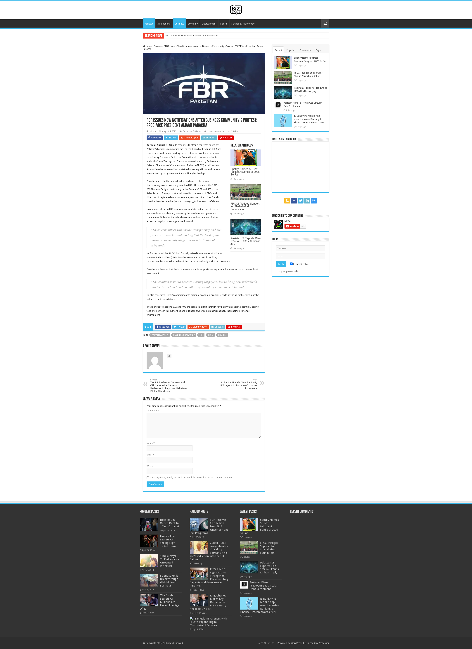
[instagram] (314, 200)
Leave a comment (216, 131)
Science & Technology (242, 23)
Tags (318, 50)
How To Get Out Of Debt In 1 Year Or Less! (169, 523)
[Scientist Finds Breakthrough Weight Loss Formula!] (149, 580)
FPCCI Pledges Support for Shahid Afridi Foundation (244, 206)
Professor (324, 643)
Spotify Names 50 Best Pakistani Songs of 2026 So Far (245, 171)
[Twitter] (300, 200)
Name (151, 443)
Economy (193, 23)
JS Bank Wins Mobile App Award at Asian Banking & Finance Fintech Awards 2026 (309, 119)
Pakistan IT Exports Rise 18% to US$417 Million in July (193, 35)
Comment (153, 410)
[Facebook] (294, 200)
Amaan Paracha (160, 335)
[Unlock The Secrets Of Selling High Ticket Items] (149, 541)
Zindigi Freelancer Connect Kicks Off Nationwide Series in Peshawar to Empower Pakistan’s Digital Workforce (168, 386)
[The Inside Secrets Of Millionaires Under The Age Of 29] (149, 600)
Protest (222, 335)
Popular (291, 50)
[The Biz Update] (236, 9)
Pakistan (149, 23)
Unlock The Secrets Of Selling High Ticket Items (168, 541)
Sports (223, 23)
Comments (305, 50)
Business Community (184, 335)
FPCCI (210, 335)
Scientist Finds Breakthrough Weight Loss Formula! (169, 580)
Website (151, 466)
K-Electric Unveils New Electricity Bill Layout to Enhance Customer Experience (238, 384)
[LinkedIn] (307, 200)
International (164, 23)
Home (148, 46)
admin (153, 131)
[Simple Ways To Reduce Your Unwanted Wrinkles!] (149, 560)
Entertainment (209, 23)
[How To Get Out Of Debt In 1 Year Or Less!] (149, 524)
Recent (278, 50)
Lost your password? (287, 271)
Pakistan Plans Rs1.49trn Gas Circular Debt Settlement (264, 586)
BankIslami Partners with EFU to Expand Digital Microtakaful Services (208, 622)
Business (179, 23)
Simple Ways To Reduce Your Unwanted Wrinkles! (169, 561)
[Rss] (287, 200)
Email (150, 454)
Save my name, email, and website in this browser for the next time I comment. (191, 477)
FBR (201, 335)
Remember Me (301, 264)
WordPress (296, 643)
